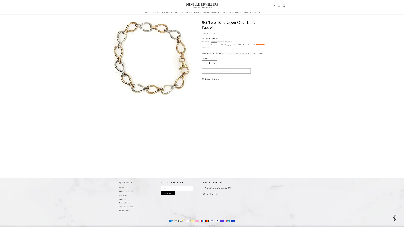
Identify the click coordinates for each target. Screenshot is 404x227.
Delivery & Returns (126, 191)
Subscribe (168, 193)
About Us (122, 199)
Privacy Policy (124, 210)
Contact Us (123, 195)
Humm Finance (124, 203)
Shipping (214, 41)
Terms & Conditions (126, 207)
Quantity (204, 58)
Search (121, 188)
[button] (161, 12)
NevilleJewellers (198, 225)
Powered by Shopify (209, 225)
